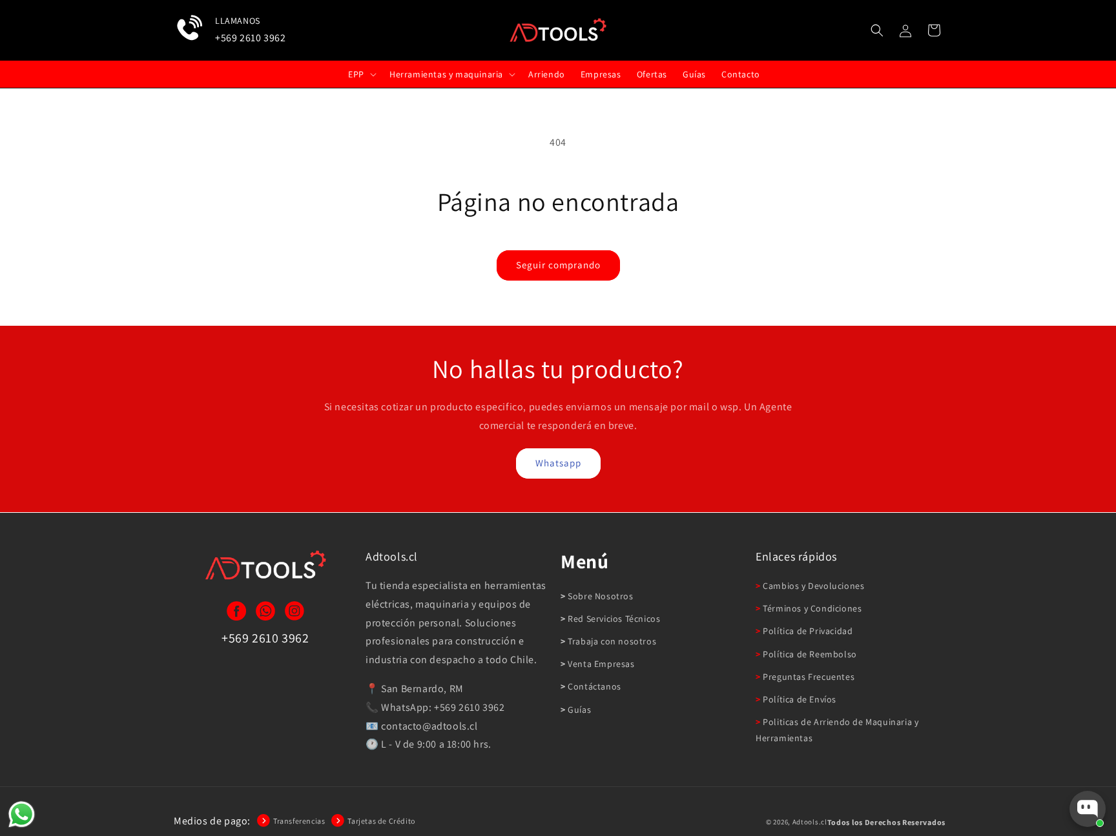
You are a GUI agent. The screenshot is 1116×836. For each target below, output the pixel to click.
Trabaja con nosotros (611, 641)
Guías (578, 709)
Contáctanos (593, 687)
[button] (877, 30)
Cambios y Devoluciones (812, 586)
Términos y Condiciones (811, 608)
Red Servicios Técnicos (613, 618)
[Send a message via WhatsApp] (21, 814)
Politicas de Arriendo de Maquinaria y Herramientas (837, 730)
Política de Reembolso (809, 654)
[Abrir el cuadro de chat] (1088, 809)
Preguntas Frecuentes (807, 676)
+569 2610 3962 (250, 38)
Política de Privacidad (806, 631)
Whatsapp (558, 463)
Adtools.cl (809, 821)
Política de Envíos (798, 699)
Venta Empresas (600, 664)
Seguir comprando (558, 265)
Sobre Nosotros (600, 596)
